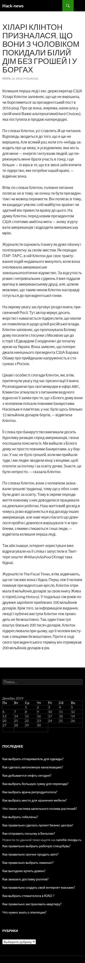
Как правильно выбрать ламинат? (28, 862)
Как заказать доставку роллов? (25, 879)
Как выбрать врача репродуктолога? (29, 792)
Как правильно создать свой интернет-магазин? (38, 887)
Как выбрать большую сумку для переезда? (35, 784)
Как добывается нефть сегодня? (26, 775)
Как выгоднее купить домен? (24, 871)
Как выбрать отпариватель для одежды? (33, 759)
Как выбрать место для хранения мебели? (34, 800)
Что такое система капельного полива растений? (39, 808)
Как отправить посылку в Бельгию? (28, 833)
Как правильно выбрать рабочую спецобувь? (36, 846)
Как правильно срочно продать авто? (30, 854)
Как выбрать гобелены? (20, 817)
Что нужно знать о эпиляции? (24, 912)
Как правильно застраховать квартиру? (32, 904)
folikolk (31, 78)
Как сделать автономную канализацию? (32, 767)
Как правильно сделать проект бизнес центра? (37, 825)
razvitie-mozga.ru (68, 840)
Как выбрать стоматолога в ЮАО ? (28, 896)
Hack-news (13, 5)
